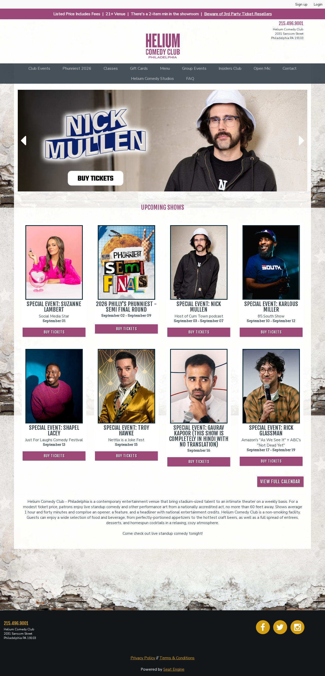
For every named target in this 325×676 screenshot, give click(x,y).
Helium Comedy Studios (152, 78)
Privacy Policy (143, 658)
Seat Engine (173, 669)
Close (315, 622)
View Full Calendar (280, 481)
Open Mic (262, 68)
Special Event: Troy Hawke (126, 430)
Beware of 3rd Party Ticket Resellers (238, 14)
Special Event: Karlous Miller (271, 306)
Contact (290, 68)
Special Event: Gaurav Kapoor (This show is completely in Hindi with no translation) (198, 436)
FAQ (190, 78)
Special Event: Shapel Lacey (54, 430)
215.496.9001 (291, 23)
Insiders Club (230, 68)
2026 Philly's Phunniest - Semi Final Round (126, 306)
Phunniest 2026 (76, 68)
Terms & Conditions (176, 658)
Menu (165, 68)
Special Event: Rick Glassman (271, 430)
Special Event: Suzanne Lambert (54, 306)
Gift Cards (139, 68)
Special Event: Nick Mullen (198, 306)
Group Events (194, 68)
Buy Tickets (54, 332)
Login (318, 4)
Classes (111, 68)
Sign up (301, 4)
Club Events (39, 68)
